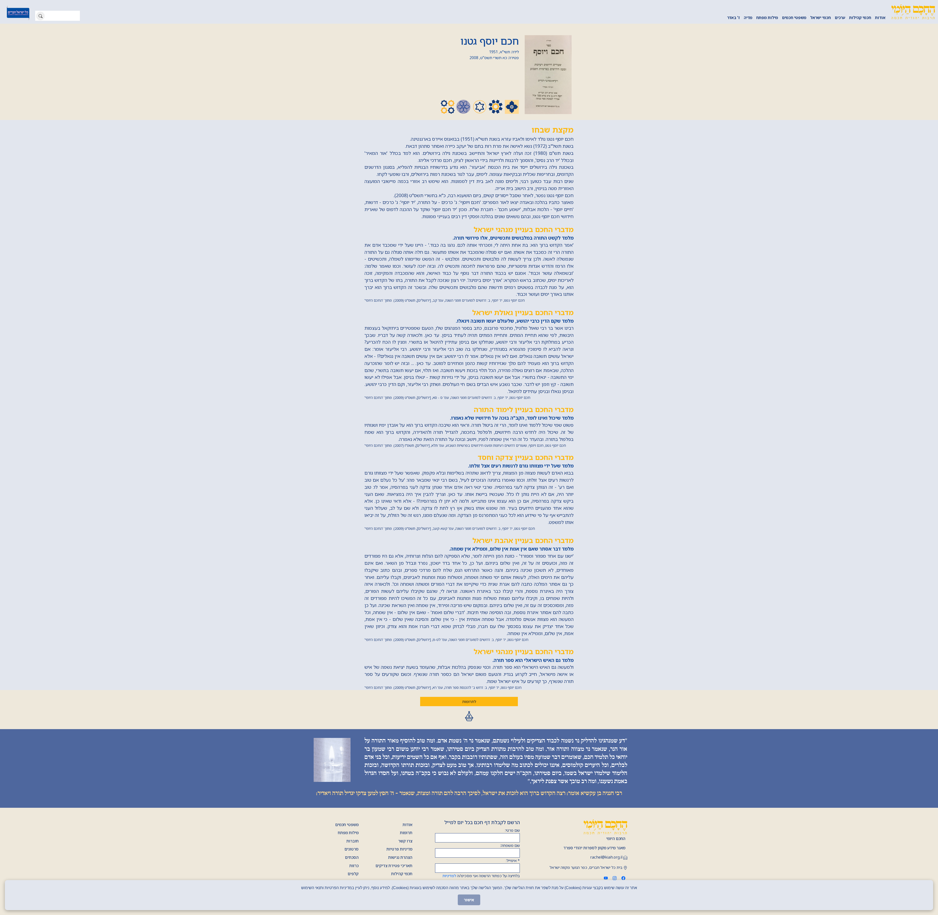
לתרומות (469, 701)
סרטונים (351, 849)
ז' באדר (733, 17)
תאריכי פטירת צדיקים (393, 865)
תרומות (406, 832)
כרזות (354, 865)
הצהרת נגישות (400, 857)
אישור (469, 900)
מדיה (748, 17)
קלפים (353, 873)
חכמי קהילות (860, 17)
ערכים (840, 17)
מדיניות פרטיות (399, 849)
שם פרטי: (512, 830)
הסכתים (352, 857)
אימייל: (513, 860)
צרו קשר (405, 841)
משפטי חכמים (794, 17)
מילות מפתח (767, 17)
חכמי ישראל (820, 17)
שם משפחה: (510, 845)
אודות (880, 17)
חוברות (352, 841)
